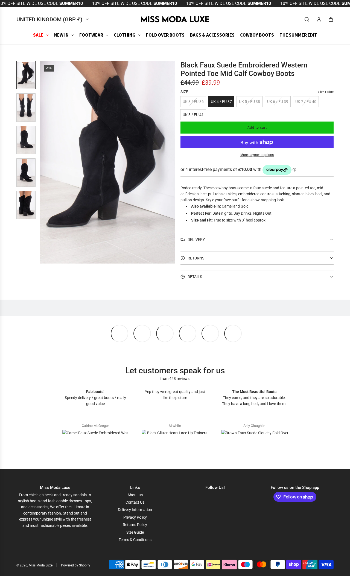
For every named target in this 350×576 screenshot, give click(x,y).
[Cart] (331, 19)
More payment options (257, 155)
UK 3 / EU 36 (193, 101)
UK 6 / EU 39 (277, 101)
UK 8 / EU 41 (193, 115)
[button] (44, 162)
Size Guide (326, 92)
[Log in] (319, 19)
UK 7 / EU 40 (305, 101)
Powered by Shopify (75, 565)
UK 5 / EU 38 (249, 101)
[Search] (307, 19)
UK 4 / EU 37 (221, 101)
